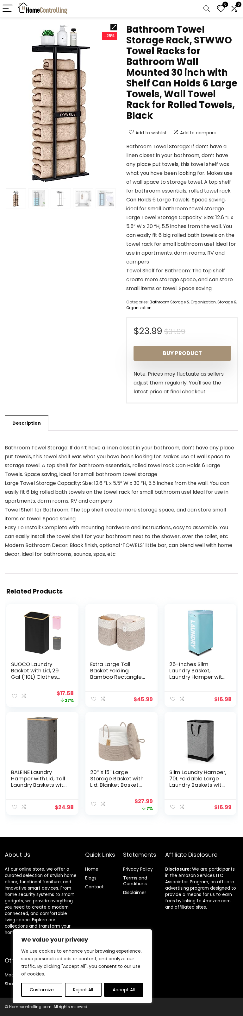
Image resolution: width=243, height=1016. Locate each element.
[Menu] (7, 8)
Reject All (83, 990)
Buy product (182, 353)
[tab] (26, 423)
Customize (42, 990)
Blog (89, 878)
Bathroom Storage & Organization (183, 302)
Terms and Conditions (135, 881)
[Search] (206, 8)
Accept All (124, 990)
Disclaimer (134, 892)
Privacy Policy (138, 869)
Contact (94, 887)
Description (26, 423)
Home (91, 869)
